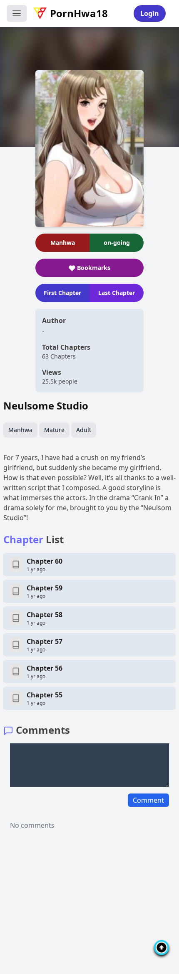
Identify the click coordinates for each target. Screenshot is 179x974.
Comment (148, 800)
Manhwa (20, 430)
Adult (83, 430)
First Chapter (62, 293)
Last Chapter (116, 293)
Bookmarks (93, 268)
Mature (54, 430)
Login (149, 13)
